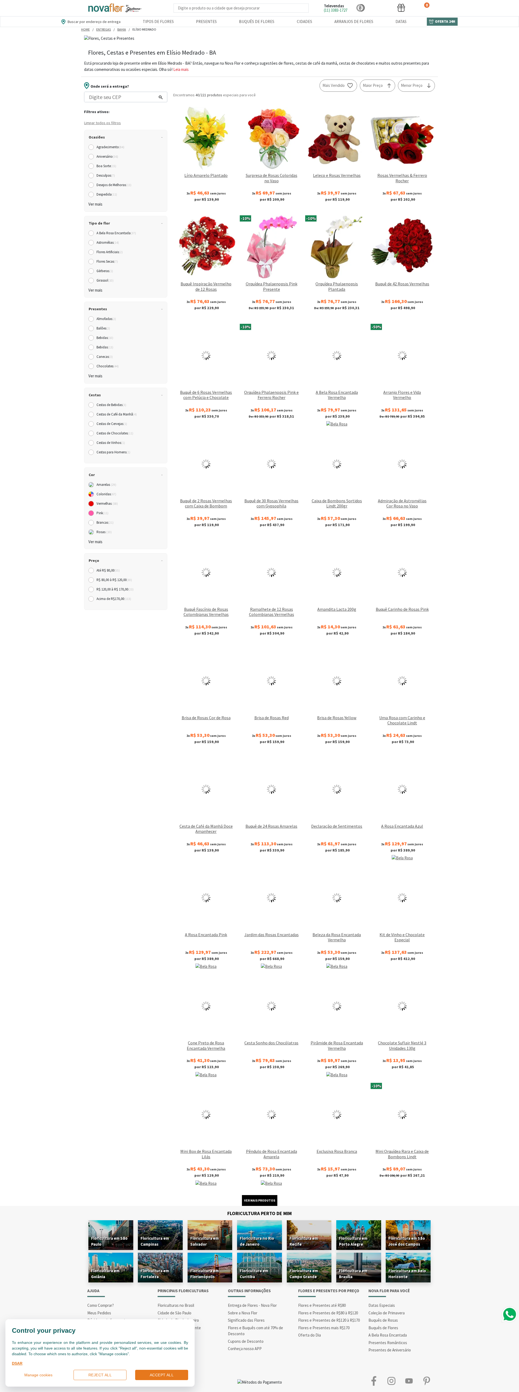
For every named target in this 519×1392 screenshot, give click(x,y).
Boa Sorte (106, 166)
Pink (102, 513)
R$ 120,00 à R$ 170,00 (115, 589)
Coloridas (106, 494)
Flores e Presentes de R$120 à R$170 (329, 1320)
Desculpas (106, 175)
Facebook (373, 1381)
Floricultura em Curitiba (254, 1273)
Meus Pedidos (99, 1312)
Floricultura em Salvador (204, 1241)
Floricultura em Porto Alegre (353, 1241)
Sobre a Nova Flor (242, 1312)
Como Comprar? (100, 1305)
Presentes (206, 21)
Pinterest (426, 1381)
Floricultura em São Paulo (109, 1241)
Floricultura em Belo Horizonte (407, 1273)
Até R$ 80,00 (108, 570)
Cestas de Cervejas (112, 423)
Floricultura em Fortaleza (155, 1273)
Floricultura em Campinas (155, 1241)
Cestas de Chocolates (115, 433)
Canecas (105, 356)
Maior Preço (373, 85)
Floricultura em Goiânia (105, 1273)
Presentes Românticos (387, 1342)
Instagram (391, 1381)
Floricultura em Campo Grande (304, 1273)
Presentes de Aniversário (389, 1350)
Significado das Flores (246, 1320)
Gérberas (105, 271)
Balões (103, 328)
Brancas (105, 522)
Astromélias (108, 242)
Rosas (104, 532)
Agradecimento (110, 147)
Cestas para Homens (113, 452)
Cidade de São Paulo (174, 1312)
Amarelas (106, 484)
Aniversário (107, 156)
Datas (401, 21)
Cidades (304, 21)
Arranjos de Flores (353, 21)
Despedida (107, 194)
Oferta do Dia (309, 1335)
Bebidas (105, 337)
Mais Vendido (333, 85)
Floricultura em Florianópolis (204, 1273)
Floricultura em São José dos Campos (406, 1241)
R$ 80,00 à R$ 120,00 (114, 580)
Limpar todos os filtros (102, 122)
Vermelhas (107, 503)
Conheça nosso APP (245, 1348)
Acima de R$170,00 (114, 598)
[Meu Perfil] (381, 8)
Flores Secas (107, 261)
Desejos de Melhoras (114, 185)
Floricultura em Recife (304, 1241)
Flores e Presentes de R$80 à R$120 (328, 1312)
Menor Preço (411, 85)
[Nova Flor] (114, 8)
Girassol (105, 280)
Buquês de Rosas (383, 1320)
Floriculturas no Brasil (176, 1305)
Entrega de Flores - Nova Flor (252, 1305)
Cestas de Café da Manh (117, 414)
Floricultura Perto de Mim (259, 1213)
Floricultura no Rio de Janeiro (257, 1241)
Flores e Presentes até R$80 (322, 1305)
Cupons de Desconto (246, 1341)
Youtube (409, 1381)
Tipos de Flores (158, 21)
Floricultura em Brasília (353, 1273)
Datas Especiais (381, 1305)
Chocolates (108, 366)
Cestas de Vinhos (111, 442)
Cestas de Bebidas (111, 405)
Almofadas (106, 318)
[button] (360, 8)
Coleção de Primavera (386, 1312)
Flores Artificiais (110, 252)
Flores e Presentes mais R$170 (324, 1327)
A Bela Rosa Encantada (116, 233)
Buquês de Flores (256, 21)
